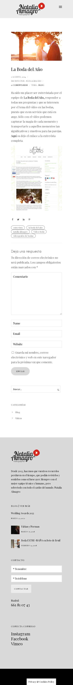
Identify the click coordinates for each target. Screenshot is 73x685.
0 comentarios (19, 85)
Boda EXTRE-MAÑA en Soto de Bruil (40, 540)
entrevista (18, 227)
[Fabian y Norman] (15, 530)
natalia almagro (20, 231)
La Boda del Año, (34, 97)
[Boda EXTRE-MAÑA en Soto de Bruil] (15, 543)
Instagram (20, 633)
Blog (41, 85)
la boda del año (36, 227)
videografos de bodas (23, 235)
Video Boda (39, 231)
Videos (18, 418)
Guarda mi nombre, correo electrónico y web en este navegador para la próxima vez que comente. (33, 357)
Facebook (19, 638)
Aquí (14, 136)
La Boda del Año (26, 69)
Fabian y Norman (30, 526)
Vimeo (17, 643)
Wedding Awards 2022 (22, 513)
